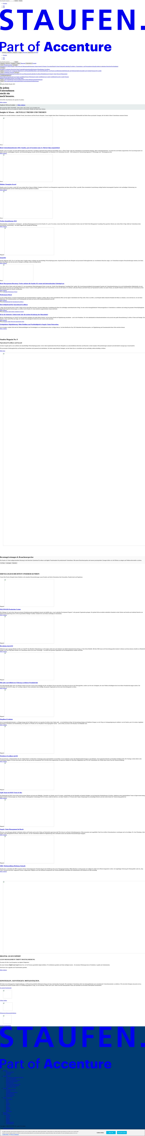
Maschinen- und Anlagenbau (38, 70)
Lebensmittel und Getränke (85, 70)
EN (4, 7)
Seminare (17, 72)
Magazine (25, 52)
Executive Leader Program (62, 76)
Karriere (5, 3)
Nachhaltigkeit (114, 66)
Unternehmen (31, 52)
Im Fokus (3, 67)
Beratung (4, 52)
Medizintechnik (60, 70)
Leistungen (15, 65)
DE (4, 6)
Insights (20, 52)
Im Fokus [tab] (3, 563)
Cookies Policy (5, 1134)
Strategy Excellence (45, 69)
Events (14, 81)
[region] (72, 1132)
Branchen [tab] (15, 563)
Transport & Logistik (96, 70)
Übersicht (2, 76)
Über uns (6, 81)
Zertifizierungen (35, 81)
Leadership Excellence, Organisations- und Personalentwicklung (80, 66)
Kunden (18, 81)
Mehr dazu (2, 351)
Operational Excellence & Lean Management (19, 74)
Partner (21, 81)
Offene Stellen (3, 1000)
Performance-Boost (35, 69)
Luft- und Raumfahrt (26, 70)
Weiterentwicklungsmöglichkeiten (8, 1013)
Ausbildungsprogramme (6, 75)
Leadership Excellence (35, 74)
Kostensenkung (27, 69)
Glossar (17, 79)
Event (14, 79)
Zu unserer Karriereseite (5, 988)
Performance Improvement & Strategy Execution (40, 66)
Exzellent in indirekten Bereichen (103, 66)
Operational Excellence (5, 66)
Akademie (15, 52)
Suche (16, 0)
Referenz (32, 79)
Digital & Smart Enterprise (58, 66)
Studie (35, 79)
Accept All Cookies (122, 1132)
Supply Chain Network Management (20, 66)
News (24, 79)
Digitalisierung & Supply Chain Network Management (54, 74)
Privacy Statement (15, 1134)
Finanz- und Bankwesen (51, 70)
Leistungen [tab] (8, 563)
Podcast (28, 79)
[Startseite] (72, 51)
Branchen (10, 52)
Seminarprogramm (4, 74)
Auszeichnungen (27, 81)
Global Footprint (20, 69)
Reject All (111, 1132)
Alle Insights (7, 79)
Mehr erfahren (3, 102)
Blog (11, 79)
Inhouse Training (4, 78)
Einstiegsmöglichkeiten (5, 1025)
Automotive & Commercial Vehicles (13, 70)
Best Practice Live (12, 78)
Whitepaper (40, 79)
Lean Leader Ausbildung (50, 76)
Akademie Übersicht (9, 72)
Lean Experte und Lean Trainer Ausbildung (15, 76)
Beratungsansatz (8, 65)
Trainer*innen (20, 78)
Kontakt (36, 52)
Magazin (21, 79)
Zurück (2, 65)
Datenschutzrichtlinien (8, 1128)
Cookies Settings (100, 1132)
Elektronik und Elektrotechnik (71, 70)
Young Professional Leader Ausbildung (34, 76)
